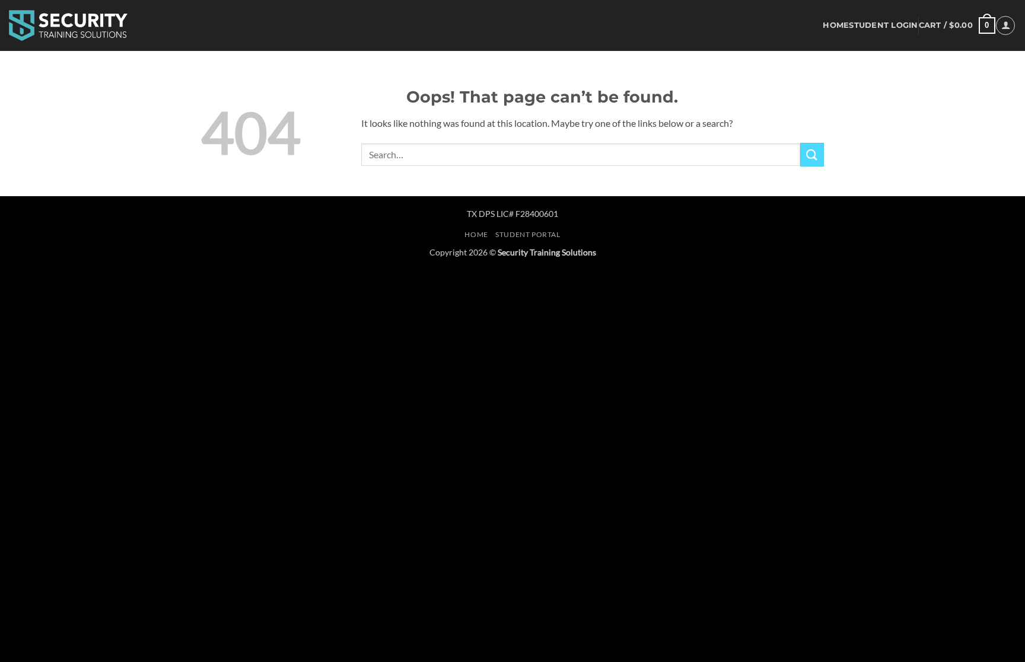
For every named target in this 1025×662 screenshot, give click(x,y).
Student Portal (528, 234)
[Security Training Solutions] (68, 25)
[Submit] (812, 154)
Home (836, 25)
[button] (957, 25)
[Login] (1005, 25)
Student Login (883, 25)
